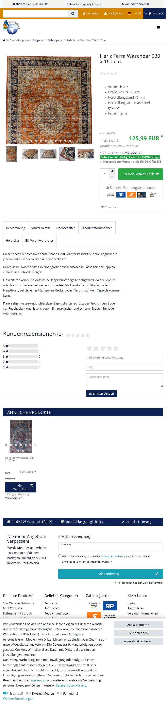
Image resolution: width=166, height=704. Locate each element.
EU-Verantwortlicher (39, 240)
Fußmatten (52, 608)
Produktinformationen (97, 228)
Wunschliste (111, 207)
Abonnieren (109, 573)
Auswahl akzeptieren (138, 641)
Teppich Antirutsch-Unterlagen (58, 615)
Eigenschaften (66, 228)
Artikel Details (40, 228)
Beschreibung (15, 228)
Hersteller (12, 240)
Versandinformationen (143, 613)
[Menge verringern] (112, 177)
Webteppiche (54, 40)
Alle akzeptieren (138, 625)
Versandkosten (133, 153)
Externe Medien (43, 693)
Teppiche (37, 40)
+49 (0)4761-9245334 (137, 4)
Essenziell (16, 693)
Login (131, 603)
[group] (20, 436)
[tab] (15, 227)
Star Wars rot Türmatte (18, 603)
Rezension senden (101, 393)
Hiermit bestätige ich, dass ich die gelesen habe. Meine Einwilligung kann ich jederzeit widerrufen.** (106, 559)
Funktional (70, 693)
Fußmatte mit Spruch (17, 613)
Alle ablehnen (138, 633)
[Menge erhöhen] (112, 171)
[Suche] (73, 13)
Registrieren (136, 608)
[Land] (129, 13)
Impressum (38, 680)
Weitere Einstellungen (18, 698)
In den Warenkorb (139, 173)
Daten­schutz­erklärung (71, 685)
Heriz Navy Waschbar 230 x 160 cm (19, 459)
